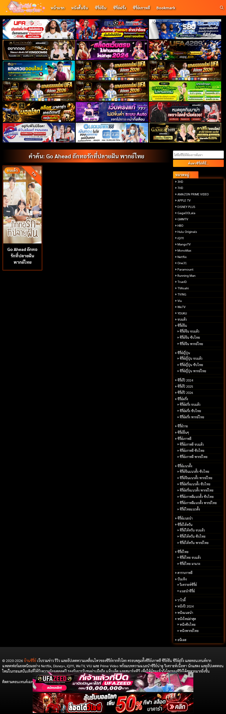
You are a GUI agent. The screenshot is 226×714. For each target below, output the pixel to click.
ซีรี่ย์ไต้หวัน (184, 525)
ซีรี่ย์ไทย (182, 552)
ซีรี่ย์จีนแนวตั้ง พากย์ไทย (196, 478)
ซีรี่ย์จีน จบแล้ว (189, 331)
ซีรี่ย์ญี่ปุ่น (183, 353)
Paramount (185, 269)
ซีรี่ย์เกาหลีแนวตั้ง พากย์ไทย (198, 503)
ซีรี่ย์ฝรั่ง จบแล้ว (190, 404)
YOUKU (182, 313)
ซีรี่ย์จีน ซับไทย (190, 337)
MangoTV (184, 244)
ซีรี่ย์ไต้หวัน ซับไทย (192, 536)
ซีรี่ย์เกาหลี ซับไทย (192, 450)
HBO (180, 225)
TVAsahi (183, 288)
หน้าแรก (57, 7)
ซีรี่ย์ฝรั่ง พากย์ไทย (192, 417)
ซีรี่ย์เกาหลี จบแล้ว (192, 444)
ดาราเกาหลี (184, 573)
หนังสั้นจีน (79, 7)
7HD (180, 188)
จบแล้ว (182, 319)
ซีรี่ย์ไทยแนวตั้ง (190, 509)
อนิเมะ (181, 640)
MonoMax (184, 250)
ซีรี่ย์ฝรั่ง (119, 7)
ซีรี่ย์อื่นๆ (183, 432)
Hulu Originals (187, 232)
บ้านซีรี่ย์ (30, 660)
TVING (181, 294)
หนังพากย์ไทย (189, 631)
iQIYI (180, 238)
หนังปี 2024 (185, 606)
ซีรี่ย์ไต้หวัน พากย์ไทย (194, 543)
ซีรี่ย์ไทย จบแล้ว (190, 557)
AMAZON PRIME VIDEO (193, 194)
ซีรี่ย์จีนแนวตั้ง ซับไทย (194, 471)
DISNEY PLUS (186, 207)
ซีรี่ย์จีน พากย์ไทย (191, 344)
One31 (182, 263)
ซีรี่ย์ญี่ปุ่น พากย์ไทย (193, 371)
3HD (180, 181)
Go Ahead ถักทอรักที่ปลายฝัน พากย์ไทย (22, 255)
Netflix (182, 257)
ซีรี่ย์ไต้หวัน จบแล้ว (192, 530)
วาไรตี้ (181, 600)
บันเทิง (182, 579)
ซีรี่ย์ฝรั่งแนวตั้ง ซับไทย (195, 484)
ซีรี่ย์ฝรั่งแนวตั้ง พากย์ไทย (196, 490)
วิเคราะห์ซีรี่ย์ (188, 585)
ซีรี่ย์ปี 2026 (185, 392)
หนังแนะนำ (185, 613)
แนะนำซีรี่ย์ (187, 591)
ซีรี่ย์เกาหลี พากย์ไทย (193, 457)
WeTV (181, 307)
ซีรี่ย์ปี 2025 (185, 386)
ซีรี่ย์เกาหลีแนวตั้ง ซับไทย (197, 497)
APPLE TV (184, 200)
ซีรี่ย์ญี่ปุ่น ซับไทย (191, 365)
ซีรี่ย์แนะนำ (185, 518)
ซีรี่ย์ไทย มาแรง (190, 564)
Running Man (186, 275)
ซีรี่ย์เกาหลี (141, 7)
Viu (179, 301)
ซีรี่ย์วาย (182, 426)
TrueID (182, 282)
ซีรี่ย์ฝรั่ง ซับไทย (190, 411)
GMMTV (182, 219)
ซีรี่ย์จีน (100, 7)
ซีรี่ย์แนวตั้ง (184, 466)
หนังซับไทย (188, 624)
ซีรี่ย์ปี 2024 (185, 380)
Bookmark (165, 7)
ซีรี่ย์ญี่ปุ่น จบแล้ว (191, 358)
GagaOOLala (186, 213)
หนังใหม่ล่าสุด (186, 619)
